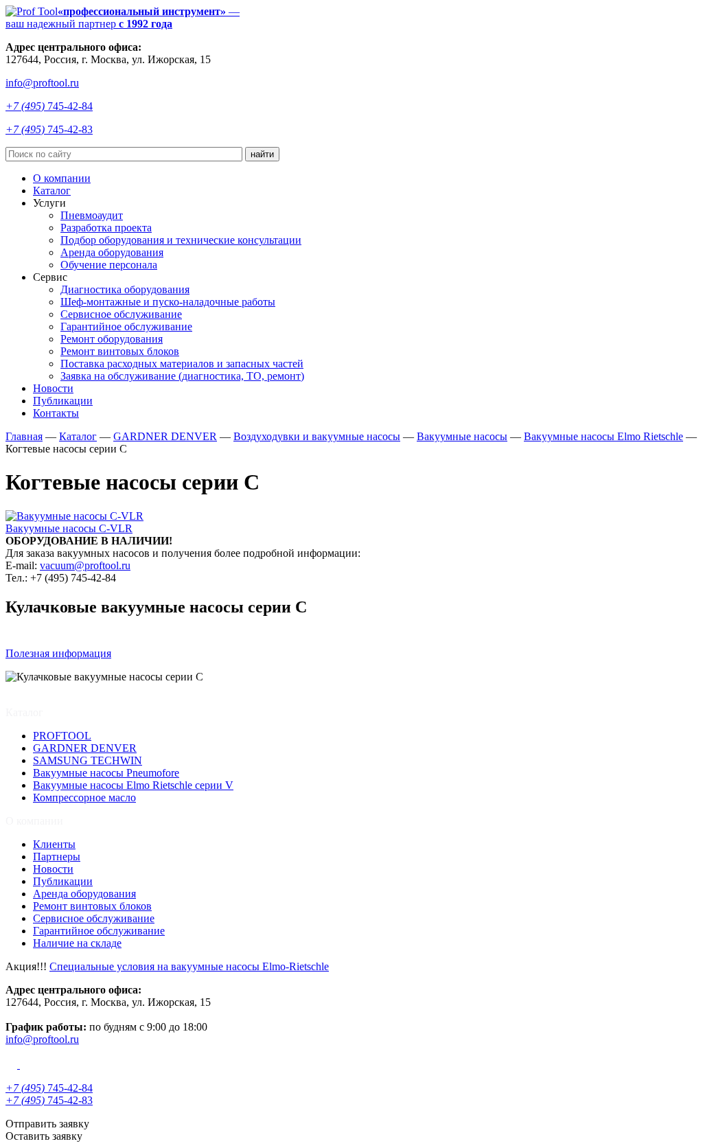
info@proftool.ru (42, 83)
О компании (62, 178)
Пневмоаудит (91, 215)
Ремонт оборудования (111, 339)
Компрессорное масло (84, 797)
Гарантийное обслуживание (126, 326)
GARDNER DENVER (85, 748)
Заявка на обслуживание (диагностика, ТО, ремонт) (182, 376)
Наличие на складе (77, 943)
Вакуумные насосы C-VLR (68, 528)
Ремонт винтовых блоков (119, 351)
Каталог (52, 190)
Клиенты (54, 844)
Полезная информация (58, 653)
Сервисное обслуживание (121, 314)
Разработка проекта (106, 227)
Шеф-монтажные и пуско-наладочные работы (167, 302)
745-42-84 (49, 106)
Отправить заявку (47, 1123)
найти (262, 154)
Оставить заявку (43, 1136)
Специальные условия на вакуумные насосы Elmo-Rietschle (189, 966)
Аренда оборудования (111, 252)
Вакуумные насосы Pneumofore (106, 773)
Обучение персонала (108, 265)
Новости (53, 388)
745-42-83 (49, 129)
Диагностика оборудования (124, 289)
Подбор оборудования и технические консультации (180, 240)
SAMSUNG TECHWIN (87, 760)
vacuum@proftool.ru (85, 565)
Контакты (56, 413)
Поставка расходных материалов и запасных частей (181, 363)
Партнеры (56, 856)
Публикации (63, 400)
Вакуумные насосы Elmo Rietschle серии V (133, 785)
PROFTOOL (62, 736)
